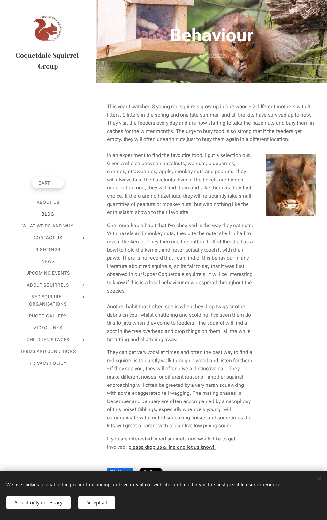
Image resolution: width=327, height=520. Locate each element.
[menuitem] (48, 202)
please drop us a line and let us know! (172, 447)
